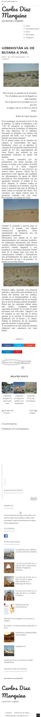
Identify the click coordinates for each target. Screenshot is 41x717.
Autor (28, 31)
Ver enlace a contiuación (13, 678)
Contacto (8, 713)
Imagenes (30, 37)
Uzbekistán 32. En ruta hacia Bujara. (30, 398)
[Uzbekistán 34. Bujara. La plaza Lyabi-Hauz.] (7, 387)
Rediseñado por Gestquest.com (16, 715)
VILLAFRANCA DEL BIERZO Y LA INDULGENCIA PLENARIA (26, 551)
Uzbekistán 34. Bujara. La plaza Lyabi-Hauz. (7, 399)
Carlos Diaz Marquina (16, 12)
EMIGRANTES (20, 646)
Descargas (30, 34)
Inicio (28, 26)
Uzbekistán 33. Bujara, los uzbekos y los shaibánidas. (19, 399)
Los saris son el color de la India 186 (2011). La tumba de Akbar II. (25, 593)
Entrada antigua (32, 411)
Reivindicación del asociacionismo (22, 606)
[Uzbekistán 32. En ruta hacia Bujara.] (31, 387)
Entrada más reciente (8, 411)
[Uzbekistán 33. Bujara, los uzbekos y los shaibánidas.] (19, 387)
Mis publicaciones (32, 29)
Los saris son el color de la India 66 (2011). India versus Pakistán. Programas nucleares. (25, 566)
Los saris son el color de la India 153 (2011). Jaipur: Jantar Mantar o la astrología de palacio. (25, 580)
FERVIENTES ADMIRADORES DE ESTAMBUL (26, 634)
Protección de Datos (21, 713)
